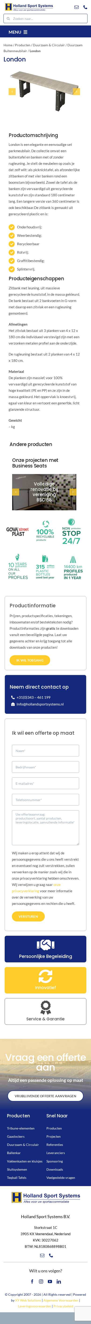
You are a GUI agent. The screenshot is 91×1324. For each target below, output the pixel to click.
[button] (12, 91)
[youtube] (50, 1281)
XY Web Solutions (28, 1300)
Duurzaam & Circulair (49, 45)
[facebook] (32, 1281)
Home (8, 45)
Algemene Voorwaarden (60, 1300)
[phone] (85, 7)
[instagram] (41, 1281)
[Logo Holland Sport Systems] (28, 4)
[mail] (76, 7)
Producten (22, 45)
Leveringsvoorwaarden (34, 1306)
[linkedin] (59, 1281)
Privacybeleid (63, 1306)
